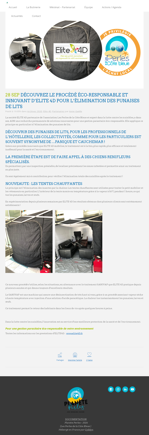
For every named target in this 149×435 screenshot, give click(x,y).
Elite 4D (47, 111)
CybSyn (89, 429)
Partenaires (58, 111)
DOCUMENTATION (76, 419)
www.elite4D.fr (74, 333)
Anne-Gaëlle (75, 111)
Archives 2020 (34, 111)
